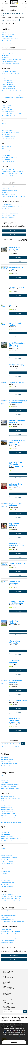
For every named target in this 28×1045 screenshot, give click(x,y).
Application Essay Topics (8, 84)
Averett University (17, 563)
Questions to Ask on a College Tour (11, 59)
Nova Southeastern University (17, 422)
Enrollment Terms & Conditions (10, 1003)
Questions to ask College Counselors (12, 206)
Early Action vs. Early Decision (10, 78)
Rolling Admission (7, 80)
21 (10, 743)
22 (13, 743)
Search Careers (14, 234)
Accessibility (5, 1005)
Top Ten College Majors (8, 53)
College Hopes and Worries (9, 51)
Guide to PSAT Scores (8, 111)
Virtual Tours (5, 57)
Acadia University (16, 287)
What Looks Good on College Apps (11, 73)
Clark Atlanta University (14, 642)
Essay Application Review (9, 88)
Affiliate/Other (6, 997)
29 (12, 746)
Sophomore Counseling (8, 217)
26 (2, 746)
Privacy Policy (19, 1036)
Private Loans (5, 192)
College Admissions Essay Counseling (12, 90)
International (6, 994)
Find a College (14, 6)
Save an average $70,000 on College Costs (13, 196)
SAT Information (6, 123)
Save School (18, 257)
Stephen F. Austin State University (16, 602)
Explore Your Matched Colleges (10, 20)
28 (9, 746)
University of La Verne (16, 268)
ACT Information (6, 146)
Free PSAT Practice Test (8, 115)
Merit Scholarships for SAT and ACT (11, 175)
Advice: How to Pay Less (8, 194)
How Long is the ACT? (8, 151)
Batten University (16, 365)
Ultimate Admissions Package (10, 213)
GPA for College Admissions (9, 61)
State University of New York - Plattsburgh (17, 442)
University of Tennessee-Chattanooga (14, 720)
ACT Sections (5, 148)
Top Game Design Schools (9, 43)
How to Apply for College (9, 71)
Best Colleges (5, 32)
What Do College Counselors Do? (11, 211)
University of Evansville (14, 248)
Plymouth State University (15, 505)
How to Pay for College (8, 186)
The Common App (7, 75)
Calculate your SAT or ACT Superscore (12, 171)
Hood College (15, 305)
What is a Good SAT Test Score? (10, 132)
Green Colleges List (7, 40)
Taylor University (16, 383)
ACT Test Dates (6, 153)
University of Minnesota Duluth (16, 544)
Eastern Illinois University (15, 682)
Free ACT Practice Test (8, 161)
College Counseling (7, 204)
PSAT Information (6, 105)
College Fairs (5, 55)
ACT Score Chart (6, 155)
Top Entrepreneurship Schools (10, 38)
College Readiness (7, 993)
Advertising (5, 995)
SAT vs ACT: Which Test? (8, 169)
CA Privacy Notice (15, 1017)
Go (25, 1011)
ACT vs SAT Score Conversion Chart (11, 178)
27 (6, 746)
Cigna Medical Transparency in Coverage (9, 1007)
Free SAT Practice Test (8, 138)
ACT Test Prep (6, 159)
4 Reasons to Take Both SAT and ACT (12, 173)
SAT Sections (5, 126)
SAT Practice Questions (8, 136)
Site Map (18, 1020)
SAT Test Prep (5, 134)
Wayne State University (14, 582)
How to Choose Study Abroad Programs (12, 97)
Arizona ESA (5, 1000)
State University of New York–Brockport (17, 345)
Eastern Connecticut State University (18, 402)
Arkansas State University (15, 485)
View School (18, 261)
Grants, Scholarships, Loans (9, 190)
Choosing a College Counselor (10, 208)
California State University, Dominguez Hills (16, 464)
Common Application (7, 82)
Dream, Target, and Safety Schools (11, 63)
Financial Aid (5, 188)
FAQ (4, 973)
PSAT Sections (6, 107)
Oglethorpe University (14, 525)
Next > (17, 746)
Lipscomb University (18, 701)
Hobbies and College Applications (11, 93)
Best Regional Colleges (8, 34)
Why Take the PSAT (7, 109)
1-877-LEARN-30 (6, 972)
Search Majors (14, 230)
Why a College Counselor (8, 215)
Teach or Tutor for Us (8, 992)
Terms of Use (14, 1038)
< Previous (5, 743)
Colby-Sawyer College (15, 622)
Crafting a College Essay (8, 86)
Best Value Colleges (7, 36)
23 (16, 743)
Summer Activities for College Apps (11, 95)
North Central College (15, 324)
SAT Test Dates (6, 128)
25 (23, 743)
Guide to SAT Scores (7, 130)
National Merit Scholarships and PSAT (12, 113)
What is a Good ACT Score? (9, 157)
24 (19, 743)
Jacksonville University (14, 662)
